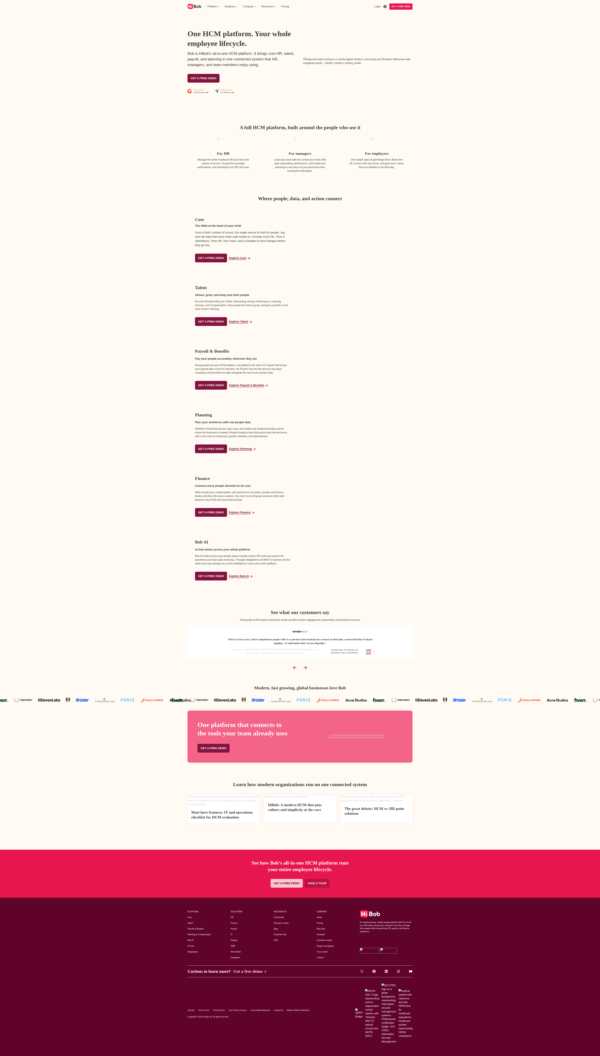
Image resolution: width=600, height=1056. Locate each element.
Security (191, 1010)
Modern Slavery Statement (298, 1010)
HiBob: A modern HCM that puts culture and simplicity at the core (295, 807)
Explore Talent (238, 321)
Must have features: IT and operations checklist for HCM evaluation (222, 814)
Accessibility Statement (260, 1010)
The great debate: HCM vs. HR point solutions (374, 811)
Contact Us (278, 1010)
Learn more (368, 651)
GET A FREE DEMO (203, 78)
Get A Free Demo (400, 6)
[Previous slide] (294, 667)
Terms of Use (203, 1010)
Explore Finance (240, 512)
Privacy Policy (219, 1010)
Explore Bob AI (239, 576)
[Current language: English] (385, 6)
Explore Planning (240, 448)
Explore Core (237, 258)
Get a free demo (247, 971)
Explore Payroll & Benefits (246, 385)
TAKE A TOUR (317, 883)
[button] (214, 6)
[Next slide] (305, 667)
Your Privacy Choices (238, 1010)
